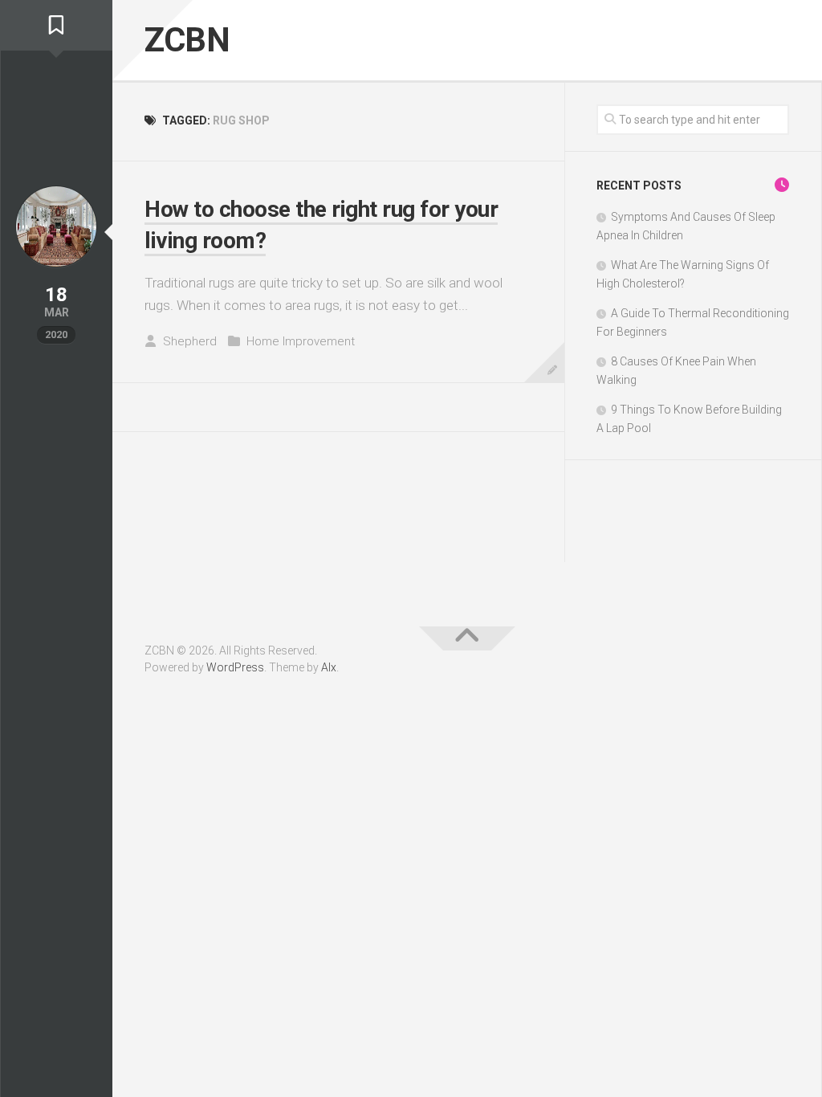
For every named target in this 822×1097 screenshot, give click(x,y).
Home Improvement (300, 341)
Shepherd (190, 341)
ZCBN (187, 39)
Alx (328, 667)
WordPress (235, 667)
